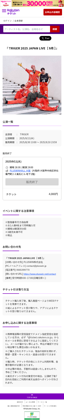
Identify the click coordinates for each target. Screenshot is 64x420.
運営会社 (20, 402)
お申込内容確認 (52, 12)
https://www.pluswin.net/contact (40, 274)
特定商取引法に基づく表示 (32, 406)
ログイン (7, 20)
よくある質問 (30, 402)
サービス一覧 (42, 402)
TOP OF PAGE (32, 397)
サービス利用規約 (50, 406)
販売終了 (32, 182)
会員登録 (18, 20)
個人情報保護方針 (14, 406)
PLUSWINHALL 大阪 (20, 170)
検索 (55, 29)
